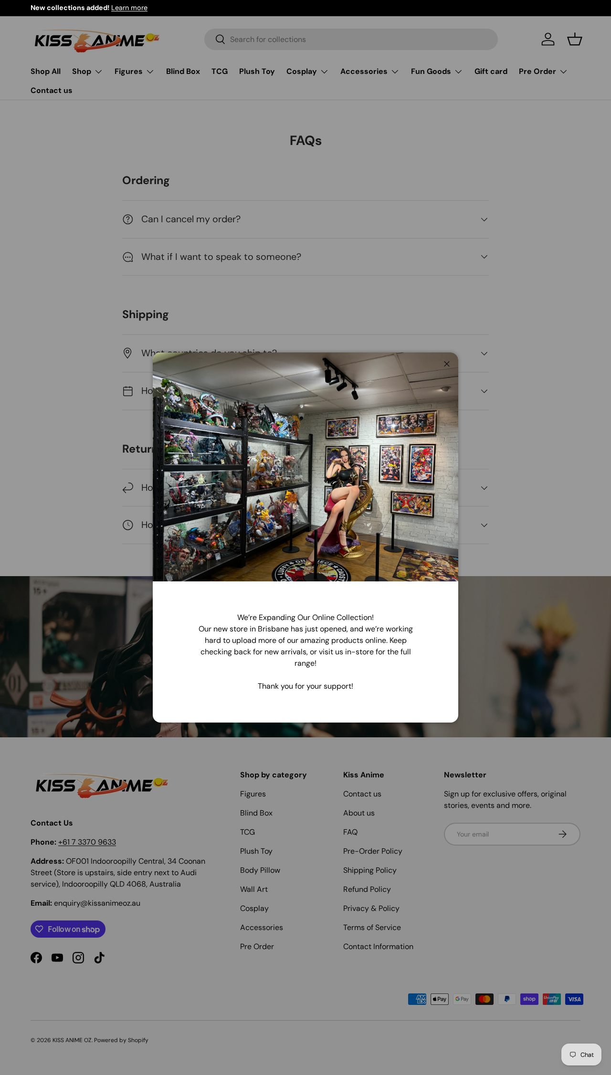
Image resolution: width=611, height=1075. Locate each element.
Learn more (129, 7)
